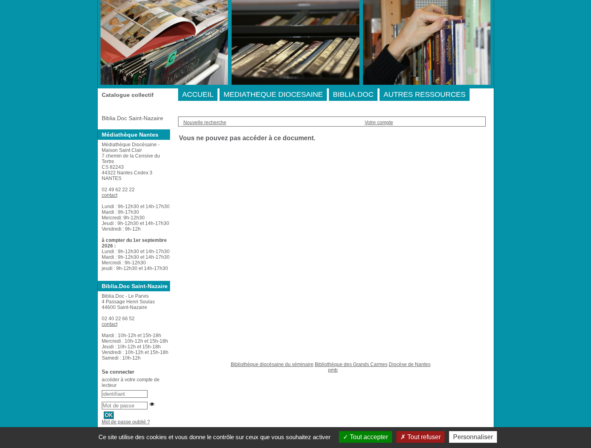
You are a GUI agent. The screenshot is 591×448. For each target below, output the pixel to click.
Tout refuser (423, 437)
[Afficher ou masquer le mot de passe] (152, 404)
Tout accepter (368, 437)
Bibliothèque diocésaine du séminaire (272, 364)
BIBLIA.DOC (353, 94)
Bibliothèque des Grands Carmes (351, 364)
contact (109, 195)
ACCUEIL (197, 94)
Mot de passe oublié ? (126, 422)
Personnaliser (473, 437)
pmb (333, 370)
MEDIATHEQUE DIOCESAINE (273, 94)
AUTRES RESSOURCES (425, 94)
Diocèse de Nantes (410, 364)
